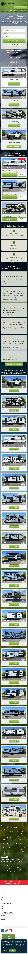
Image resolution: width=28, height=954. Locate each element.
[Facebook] (2, 930)
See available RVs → (14, 41)
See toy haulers (14, 105)
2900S (2, 906)
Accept (12, 950)
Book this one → (10, 175)
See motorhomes (14, 126)
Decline (5, 950)
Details (22, 174)
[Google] (6, 930)
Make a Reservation (21, 8)
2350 (2, 893)
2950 (2, 895)
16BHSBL (3, 919)
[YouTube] (10, 930)
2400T (2, 897)
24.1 (2, 899)
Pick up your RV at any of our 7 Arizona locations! (14, 882)
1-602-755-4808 (9, 8)
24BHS (2, 917)
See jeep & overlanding (14, 146)
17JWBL (2, 921)
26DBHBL (3, 915)
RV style (5, 33)
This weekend (11, 44)
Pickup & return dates (9, 27)
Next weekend (20, 44)
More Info (14, 390)
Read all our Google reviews (14, 364)
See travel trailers (14, 84)
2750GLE (3, 908)
